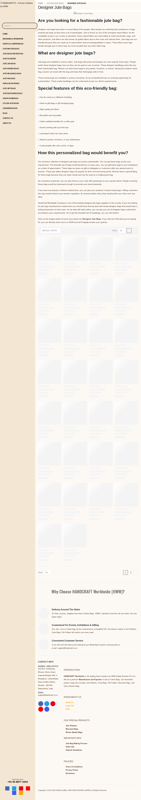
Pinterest (52, 703)
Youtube (40, 709)
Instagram (46, 709)
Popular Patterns (11, 83)
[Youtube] (28, 788)
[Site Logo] (17, 4)
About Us (7, 123)
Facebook (40, 703)
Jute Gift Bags (9, 88)
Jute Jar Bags (9, 64)
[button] (129, 230)
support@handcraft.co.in (48, 695)
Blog (5, 113)
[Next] (136, 572)
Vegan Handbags (10, 98)
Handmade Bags (10, 108)
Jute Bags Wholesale (12, 93)
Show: (114, 231)
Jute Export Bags (11, 69)
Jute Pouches (9, 78)
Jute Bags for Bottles (13, 54)
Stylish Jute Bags (11, 103)
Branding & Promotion (13, 39)
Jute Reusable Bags (12, 74)
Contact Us (8, 118)
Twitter (46, 703)
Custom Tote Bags (11, 49)
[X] (14, 788)
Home (5, 34)
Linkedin (52, 709)
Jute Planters (9, 59)
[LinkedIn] (21, 793)
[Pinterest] (21, 788)
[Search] (33, 26)
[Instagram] (14, 793)
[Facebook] (7, 788)
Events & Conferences (13, 44)
